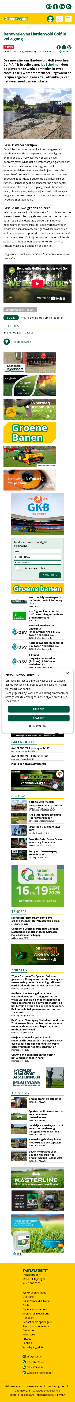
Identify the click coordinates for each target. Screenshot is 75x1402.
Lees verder (12, 701)
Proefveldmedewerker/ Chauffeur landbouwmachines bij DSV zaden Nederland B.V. (44, 630)
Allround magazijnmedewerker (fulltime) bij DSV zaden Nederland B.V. (42, 659)
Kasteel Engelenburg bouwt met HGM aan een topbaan (45, 1141)
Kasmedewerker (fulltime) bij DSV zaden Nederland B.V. (46, 644)
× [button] (67, 673)
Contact (27, 1305)
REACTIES (11, 326)
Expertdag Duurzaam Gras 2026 (44, 828)
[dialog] (37, 701)
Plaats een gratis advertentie (28, 763)
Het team (28, 1317)
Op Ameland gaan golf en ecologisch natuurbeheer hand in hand (33, 1056)
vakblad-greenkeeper (40, 1372)
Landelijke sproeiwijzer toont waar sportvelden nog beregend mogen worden (46, 1128)
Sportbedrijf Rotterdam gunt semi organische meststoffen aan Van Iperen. (35, 919)
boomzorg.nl (22, 1390)
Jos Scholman (51, 65)
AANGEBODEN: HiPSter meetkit (29, 756)
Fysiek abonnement (34, 1292)
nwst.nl (61, 1394)
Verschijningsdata (33, 1347)
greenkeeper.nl (36, 1386)
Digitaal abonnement (34, 1309)
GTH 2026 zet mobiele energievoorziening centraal (45, 803)
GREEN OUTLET (24, 742)
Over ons (28, 1296)
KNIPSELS (19, 970)
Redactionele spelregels (37, 1322)
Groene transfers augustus (45, 1098)
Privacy (26, 1338)
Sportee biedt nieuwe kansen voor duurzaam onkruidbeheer (46, 1114)
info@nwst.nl (34, 1356)
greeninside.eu (45, 1394)
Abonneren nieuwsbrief (36, 1313)
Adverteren (29, 1334)
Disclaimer (28, 1330)
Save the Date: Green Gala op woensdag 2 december (46, 840)
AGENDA (18, 795)
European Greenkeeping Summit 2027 (43, 853)
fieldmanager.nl (14, 1386)
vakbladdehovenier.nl (45, 1390)
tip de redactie (22, 341)
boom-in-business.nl (22, 1394)
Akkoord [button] (39, 709)
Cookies (27, 1343)
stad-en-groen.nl (58, 1386)
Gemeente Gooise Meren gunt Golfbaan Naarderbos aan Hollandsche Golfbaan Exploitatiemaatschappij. (35, 932)
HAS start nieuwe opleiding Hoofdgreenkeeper (45, 816)
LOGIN (11, 317)
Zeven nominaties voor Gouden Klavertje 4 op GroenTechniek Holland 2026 (45, 1155)
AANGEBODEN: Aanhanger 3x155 (30, 748)
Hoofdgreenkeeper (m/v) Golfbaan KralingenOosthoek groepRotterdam (46, 614)
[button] (37, 726)
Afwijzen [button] (38, 718)
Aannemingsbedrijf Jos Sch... (20, 309)
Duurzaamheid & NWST (36, 1301)
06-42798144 (35, 1367)
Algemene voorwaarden (36, 1326)
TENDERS (19, 911)
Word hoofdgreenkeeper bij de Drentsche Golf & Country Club (46, 600)
